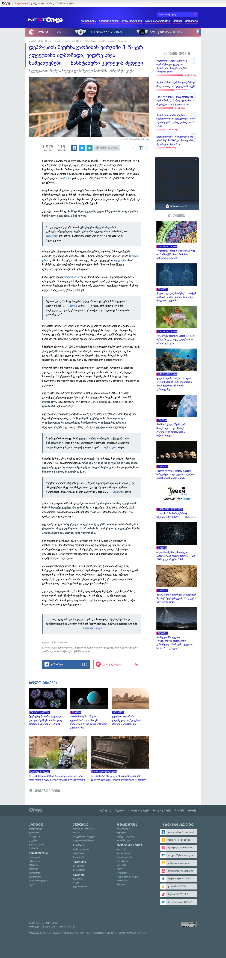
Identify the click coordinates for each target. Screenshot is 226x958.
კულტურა (79, 862)
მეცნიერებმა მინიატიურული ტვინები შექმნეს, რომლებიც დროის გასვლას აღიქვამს (49, 707)
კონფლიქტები (36, 844)
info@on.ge (48, 926)
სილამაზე (121, 849)
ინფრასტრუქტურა (38, 880)
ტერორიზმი (35, 832)
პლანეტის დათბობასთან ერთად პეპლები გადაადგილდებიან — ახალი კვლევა (176, 325)
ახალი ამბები (21, 3)
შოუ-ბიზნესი (79, 869)
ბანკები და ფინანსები (84, 828)
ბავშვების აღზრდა (126, 836)
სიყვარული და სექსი (127, 876)
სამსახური (122, 872)
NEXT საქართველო (158, 21)
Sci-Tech (76, 41)
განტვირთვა (37, 3)
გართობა (121, 865)
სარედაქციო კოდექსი (138, 810)
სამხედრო (34, 848)
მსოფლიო (34, 836)
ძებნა (72, 3)
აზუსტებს (118, 491)
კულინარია (122, 861)
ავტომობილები (124, 857)
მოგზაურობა (123, 853)
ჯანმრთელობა (107, 41)
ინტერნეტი (78, 853)
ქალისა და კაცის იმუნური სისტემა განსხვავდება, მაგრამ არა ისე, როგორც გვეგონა (176, 282)
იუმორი (120, 868)
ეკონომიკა (80, 824)
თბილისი (33, 868)
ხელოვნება (78, 866)
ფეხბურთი (78, 878)
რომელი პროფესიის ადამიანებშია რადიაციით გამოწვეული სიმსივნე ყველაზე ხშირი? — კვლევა (176, 628)
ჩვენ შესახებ (106, 810)
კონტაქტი (192, 810)
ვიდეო (177, 21)
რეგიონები (34, 872)
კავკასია (33, 840)
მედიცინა (122, 41)
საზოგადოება (39, 853)
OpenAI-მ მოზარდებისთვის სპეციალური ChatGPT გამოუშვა (176, 501)
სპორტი (78, 875)
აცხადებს (52, 235)
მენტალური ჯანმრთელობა (75, 651)
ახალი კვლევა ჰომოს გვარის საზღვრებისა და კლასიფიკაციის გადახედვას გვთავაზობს (176, 460)
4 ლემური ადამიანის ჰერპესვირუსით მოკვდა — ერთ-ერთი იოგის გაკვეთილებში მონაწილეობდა (60, 759)
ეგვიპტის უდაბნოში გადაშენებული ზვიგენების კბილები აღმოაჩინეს (132, 707)
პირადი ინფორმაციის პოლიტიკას (128, 933)
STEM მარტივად (131, 21)
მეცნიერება (88, 21)
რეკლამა (119, 810)
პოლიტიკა (36, 824)
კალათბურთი (80, 886)
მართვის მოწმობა (56, 3)
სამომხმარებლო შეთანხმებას (91, 933)
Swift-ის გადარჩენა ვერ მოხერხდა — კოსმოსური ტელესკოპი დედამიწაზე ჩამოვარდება (176, 416)
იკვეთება (120, 260)
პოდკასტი (191, 21)
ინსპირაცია (122, 880)
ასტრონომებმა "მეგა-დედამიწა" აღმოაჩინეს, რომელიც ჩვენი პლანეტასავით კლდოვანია (91, 708)
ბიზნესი (76, 832)
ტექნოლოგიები (109, 21)
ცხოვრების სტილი (129, 845)
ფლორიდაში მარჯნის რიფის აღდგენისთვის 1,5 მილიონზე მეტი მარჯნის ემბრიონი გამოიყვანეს (176, 370)
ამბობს (72, 305)
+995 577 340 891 (67, 926)
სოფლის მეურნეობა (83, 840)
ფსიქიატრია (106, 647)
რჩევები (121, 884)
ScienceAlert (59, 642)
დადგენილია (72, 277)
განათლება (35, 861)
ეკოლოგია (34, 857)
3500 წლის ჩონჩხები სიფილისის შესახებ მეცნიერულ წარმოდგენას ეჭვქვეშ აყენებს (176, 584)
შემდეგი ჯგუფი (92, 628)
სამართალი (35, 876)
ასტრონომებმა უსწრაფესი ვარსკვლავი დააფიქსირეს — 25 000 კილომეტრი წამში (176, 541)
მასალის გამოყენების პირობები (168, 810)
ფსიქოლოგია (61, 41)
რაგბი (76, 882)
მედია (32, 884)
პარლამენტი (35, 828)
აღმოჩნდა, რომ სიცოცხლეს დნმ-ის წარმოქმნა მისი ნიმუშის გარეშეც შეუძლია (176, 240)
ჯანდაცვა (33, 865)
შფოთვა (119, 647)
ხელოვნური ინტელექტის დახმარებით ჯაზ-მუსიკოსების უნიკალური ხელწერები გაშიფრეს (122, 759)
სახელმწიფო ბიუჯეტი (84, 836)
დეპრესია (80, 647)
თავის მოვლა (123, 840)
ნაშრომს (65, 178)
